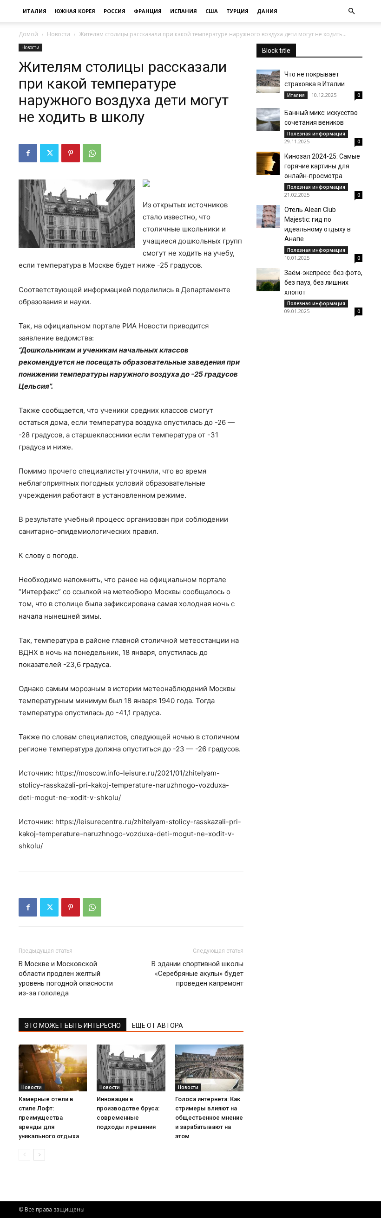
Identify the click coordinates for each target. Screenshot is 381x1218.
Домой (28, 34)
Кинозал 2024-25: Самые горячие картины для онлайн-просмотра (322, 166)
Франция (148, 10)
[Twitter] (49, 153)
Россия (114, 10)
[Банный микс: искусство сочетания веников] (268, 119)
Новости (58, 34)
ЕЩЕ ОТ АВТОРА (157, 1025)
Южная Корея (75, 10)
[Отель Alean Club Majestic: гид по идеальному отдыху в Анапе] (268, 216)
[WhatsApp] (92, 153)
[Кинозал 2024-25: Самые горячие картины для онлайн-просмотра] (268, 163)
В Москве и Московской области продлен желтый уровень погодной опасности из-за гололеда (66, 978)
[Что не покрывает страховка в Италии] (268, 81)
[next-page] (39, 1154)
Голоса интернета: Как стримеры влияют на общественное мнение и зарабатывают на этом (209, 1118)
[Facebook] (28, 153)
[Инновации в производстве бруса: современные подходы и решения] (131, 1068)
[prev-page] (24, 1154)
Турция (237, 10)
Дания (267, 10)
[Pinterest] (70, 153)
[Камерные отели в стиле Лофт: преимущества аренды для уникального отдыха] (53, 1068)
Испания (183, 10)
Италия (34, 10)
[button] (351, 11)
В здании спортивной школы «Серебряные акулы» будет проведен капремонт (197, 973)
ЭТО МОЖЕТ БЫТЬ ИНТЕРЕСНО (72, 1025)
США (211, 10)
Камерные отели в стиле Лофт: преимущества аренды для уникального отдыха (49, 1118)
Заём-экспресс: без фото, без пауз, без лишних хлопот (323, 282)
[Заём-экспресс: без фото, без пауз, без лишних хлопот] (268, 279)
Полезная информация (316, 133)
